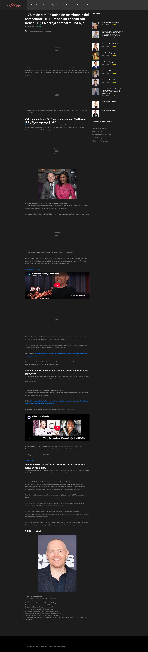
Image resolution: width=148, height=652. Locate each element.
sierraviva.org (61, 647)
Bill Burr (27, 125)
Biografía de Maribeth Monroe (110, 22)
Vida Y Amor (67, 5)
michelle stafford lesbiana (100, 141)
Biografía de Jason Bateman (110, 80)
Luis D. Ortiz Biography (108, 62)
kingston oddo (29, 460)
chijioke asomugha (97, 138)
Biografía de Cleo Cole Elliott (110, 44)
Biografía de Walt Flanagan (109, 110)
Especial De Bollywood (50, 5)
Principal (34, 5)
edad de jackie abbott (99, 128)
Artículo (87, 5)
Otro (78, 5)
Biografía (114, 24)
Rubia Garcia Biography (108, 53)
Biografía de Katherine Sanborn (110, 71)
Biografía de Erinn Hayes (109, 101)
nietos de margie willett (32, 269)
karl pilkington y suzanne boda (101, 135)
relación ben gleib (97, 131)
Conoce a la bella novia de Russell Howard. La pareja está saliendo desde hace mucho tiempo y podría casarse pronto (112, 91)
